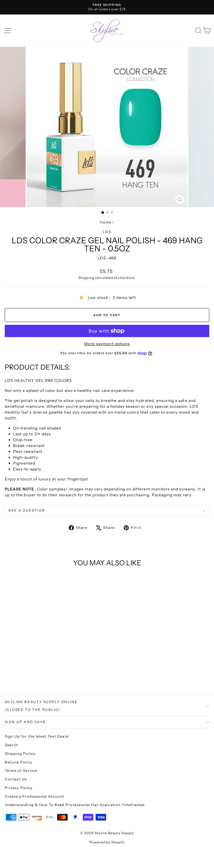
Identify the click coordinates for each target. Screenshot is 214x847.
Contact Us (16, 779)
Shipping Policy (20, 753)
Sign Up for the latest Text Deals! (37, 736)
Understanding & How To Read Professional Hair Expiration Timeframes (75, 804)
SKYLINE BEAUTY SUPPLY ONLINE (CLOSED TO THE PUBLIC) (41, 706)
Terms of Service (21, 770)
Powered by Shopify (107, 842)
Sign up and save (25, 722)
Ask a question (26, 510)
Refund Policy (18, 762)
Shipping (86, 278)
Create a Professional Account (34, 796)
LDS (107, 232)
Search (11, 745)
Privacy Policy (19, 787)
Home (105, 222)
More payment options (107, 343)
